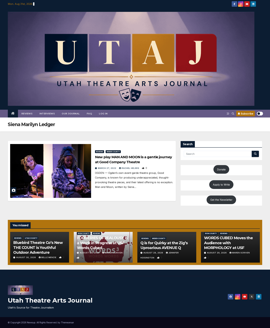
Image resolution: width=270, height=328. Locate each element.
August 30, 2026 (26, 257)
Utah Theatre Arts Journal (50, 300)
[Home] (13, 113)
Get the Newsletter (221, 199)
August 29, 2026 (90, 253)
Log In (103, 113)
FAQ (89, 113)
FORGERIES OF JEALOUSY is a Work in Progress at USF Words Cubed (102, 243)
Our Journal (71, 113)
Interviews (47, 113)
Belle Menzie (49, 257)
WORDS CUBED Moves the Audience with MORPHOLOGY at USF (228, 243)
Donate (221, 169)
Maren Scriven (114, 253)
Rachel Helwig (131, 168)
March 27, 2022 (107, 168)
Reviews (27, 113)
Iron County (84, 233)
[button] (233, 113)
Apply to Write (221, 184)
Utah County (31, 238)
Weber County (113, 152)
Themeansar (67, 322)
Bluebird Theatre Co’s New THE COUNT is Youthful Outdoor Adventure (38, 247)
